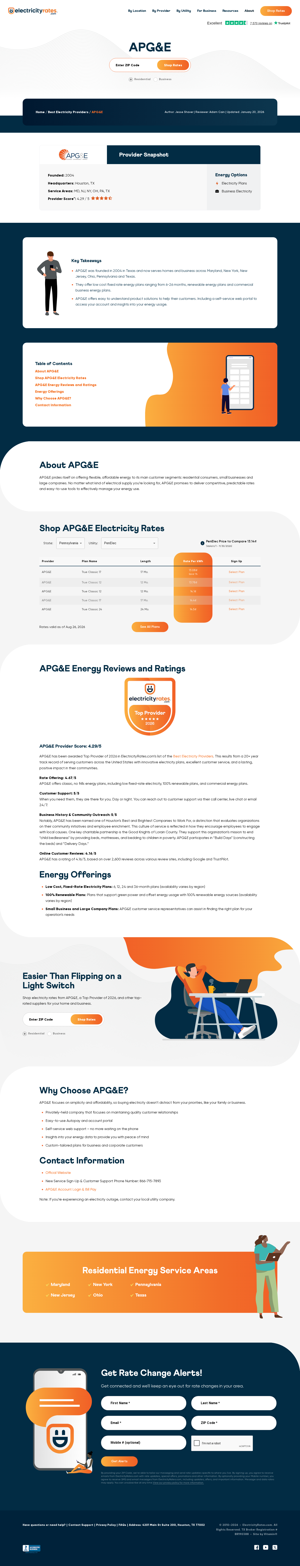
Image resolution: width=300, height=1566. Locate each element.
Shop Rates (276, 10)
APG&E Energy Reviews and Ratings (66, 385)
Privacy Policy (106, 1525)
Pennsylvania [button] (68, 543)
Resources (230, 10)
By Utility (184, 10)
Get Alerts (119, 1461)
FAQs (122, 1525)
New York (103, 1284)
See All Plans (150, 627)
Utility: (93, 543)
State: (48, 543)
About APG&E (47, 371)
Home (40, 112)
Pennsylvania (148, 1284)
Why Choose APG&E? (53, 398)
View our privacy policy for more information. (178, 1482)
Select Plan (236, 572)
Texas (140, 1295)
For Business (206, 10)
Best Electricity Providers (68, 112)
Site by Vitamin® (265, 1534)
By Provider (161, 10)
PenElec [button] (110, 543)
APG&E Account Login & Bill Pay (71, 1189)
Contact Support (80, 1525)
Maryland (60, 1284)
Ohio (98, 1295)
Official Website (58, 1173)
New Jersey (63, 1295)
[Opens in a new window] (32, 1550)
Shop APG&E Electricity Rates (60, 378)
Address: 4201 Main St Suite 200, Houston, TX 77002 (167, 1525)
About (249, 10)
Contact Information (53, 405)
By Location (137, 10)
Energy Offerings (49, 391)
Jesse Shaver (184, 112)
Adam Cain (217, 112)
